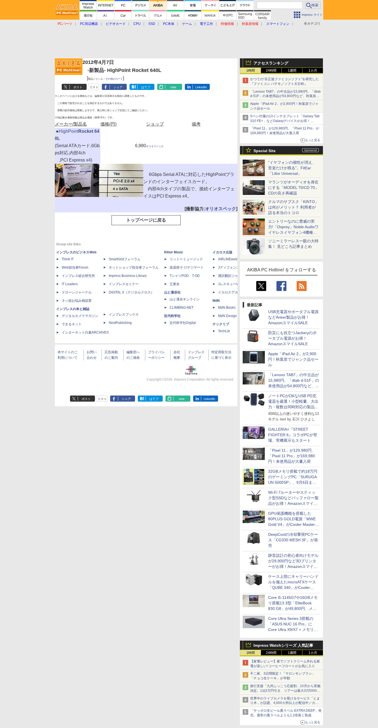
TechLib (224, 331)
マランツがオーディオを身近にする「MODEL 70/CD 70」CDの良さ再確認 (293, 187)
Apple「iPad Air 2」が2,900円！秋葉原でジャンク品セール (293, 359)
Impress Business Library (128, 276)
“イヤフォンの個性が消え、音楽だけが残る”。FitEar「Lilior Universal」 (292, 168)
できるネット (72, 324)
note (173, 87)
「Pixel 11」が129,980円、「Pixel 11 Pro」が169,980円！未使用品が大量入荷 (291, 456)
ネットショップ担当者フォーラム (134, 267)
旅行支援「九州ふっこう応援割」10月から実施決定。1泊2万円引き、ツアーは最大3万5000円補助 (285, 690)
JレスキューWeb (230, 284)
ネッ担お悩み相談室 (77, 301)
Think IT (68, 259)
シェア (118, 87)
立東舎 (175, 284)
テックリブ (221, 324)
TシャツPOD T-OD (185, 276)
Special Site (264, 151)
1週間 (292, 70)
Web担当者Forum (75, 267)
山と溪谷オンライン (185, 299)
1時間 (250, 70)
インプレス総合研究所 (78, 276)
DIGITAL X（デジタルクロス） (131, 292)
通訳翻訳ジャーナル (233, 276)
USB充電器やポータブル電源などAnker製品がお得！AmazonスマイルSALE (293, 317)
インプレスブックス (124, 314)
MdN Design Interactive (235, 316)
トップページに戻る (146, 220)
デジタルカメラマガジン (80, 316)
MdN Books (226, 308)
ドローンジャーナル (77, 292)
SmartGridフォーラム (125, 259)
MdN (216, 301)
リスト (94, 87)
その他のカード (114, 78)
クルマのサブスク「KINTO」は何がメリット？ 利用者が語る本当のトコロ (293, 207)
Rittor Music (173, 252)
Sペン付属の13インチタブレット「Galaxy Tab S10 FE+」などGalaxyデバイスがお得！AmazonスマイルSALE (285, 121)
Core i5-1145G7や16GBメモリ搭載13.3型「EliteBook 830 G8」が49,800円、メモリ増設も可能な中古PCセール (293, 608)
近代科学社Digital (183, 323)
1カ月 (313, 70)
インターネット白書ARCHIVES (85, 332)
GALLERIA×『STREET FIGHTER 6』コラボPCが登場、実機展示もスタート (292, 435)
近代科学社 (172, 316)
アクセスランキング (270, 63)
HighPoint (68, 131)
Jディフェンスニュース (235, 267)
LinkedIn (201, 87)
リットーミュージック (186, 259)
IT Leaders (70, 284)
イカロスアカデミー (233, 292)
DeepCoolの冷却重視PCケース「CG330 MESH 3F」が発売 (293, 540)
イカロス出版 (222, 252)
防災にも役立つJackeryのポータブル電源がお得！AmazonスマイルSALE (292, 338)
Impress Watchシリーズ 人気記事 (283, 645)
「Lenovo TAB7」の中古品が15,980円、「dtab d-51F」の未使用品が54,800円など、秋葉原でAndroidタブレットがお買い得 (285, 96)
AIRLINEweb (227, 259)
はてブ (145, 87)
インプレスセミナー (124, 284)
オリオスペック (155, 146)
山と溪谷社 (172, 292)
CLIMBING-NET (181, 308)
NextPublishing (120, 323)
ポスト (77, 87)
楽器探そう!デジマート (187, 267)
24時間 (271, 70)
